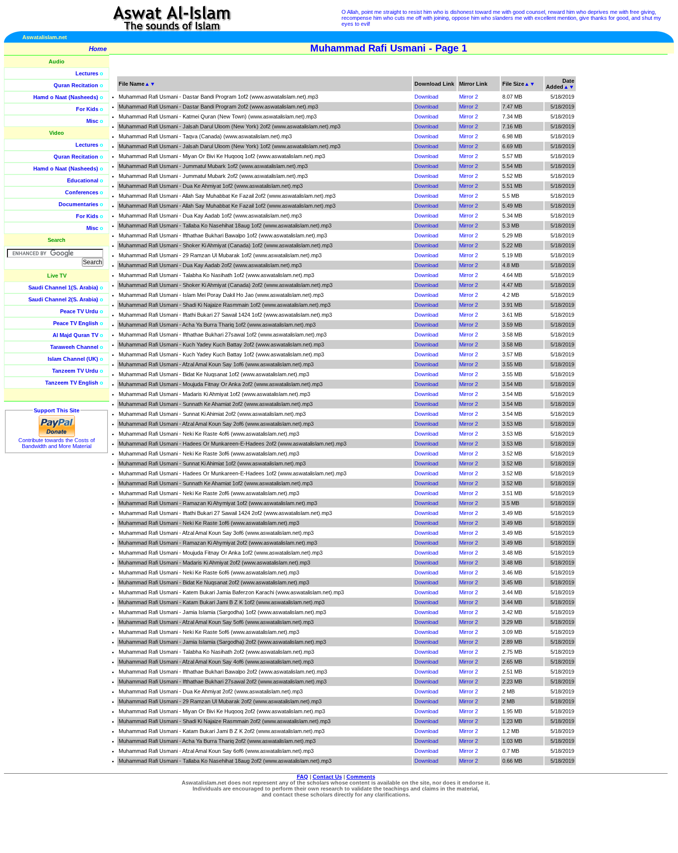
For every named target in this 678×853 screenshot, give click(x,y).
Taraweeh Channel (74, 347)
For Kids (87, 109)
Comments (360, 777)
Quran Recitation (76, 85)
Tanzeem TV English (71, 383)
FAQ (302, 777)
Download (426, 97)
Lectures (86, 73)
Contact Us (327, 777)
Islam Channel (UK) (73, 359)
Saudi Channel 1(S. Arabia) (63, 287)
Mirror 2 (468, 97)
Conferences (81, 192)
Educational (82, 180)
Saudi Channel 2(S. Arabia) (63, 299)
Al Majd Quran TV (75, 335)
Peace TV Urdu (79, 311)
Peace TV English (75, 323)
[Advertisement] (631, 223)
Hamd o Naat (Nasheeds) (65, 97)
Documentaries (78, 204)
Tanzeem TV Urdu (75, 371)
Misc (92, 121)
